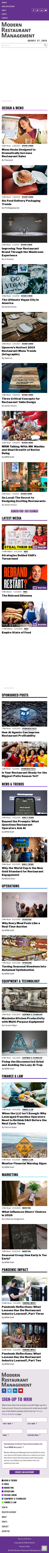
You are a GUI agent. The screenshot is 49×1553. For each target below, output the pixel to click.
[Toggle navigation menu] (44, 1548)
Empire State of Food (16, 632)
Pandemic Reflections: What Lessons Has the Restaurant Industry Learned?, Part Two (21, 1357)
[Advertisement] (24, 75)
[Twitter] (37, 10)
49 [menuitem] (26, 511)
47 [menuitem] (22, 511)
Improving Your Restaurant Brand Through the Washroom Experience (22, 252)
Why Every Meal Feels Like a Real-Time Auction (21, 924)
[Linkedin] (41, 10)
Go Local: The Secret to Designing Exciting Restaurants (24, 499)
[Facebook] (33, 10)
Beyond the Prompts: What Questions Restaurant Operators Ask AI (20, 825)
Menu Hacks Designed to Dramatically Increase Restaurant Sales (19, 153)
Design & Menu (27, 145)
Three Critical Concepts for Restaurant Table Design (21, 400)
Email (5, 1435)
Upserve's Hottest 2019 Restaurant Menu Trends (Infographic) (19, 351)
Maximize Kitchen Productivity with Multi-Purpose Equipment (23, 1020)
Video (26, 551)
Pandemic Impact (29, 1303)
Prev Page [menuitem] (14, 511)
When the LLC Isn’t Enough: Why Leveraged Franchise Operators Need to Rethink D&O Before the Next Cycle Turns (24, 1118)
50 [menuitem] (27, 511)
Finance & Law (27, 1109)
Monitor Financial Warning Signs (24, 1163)
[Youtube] (45, 10)
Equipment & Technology (32, 1014)
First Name (7, 1423)
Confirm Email (33, 1435)
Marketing (26, 1208)
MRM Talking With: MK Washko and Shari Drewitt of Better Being (23, 450)
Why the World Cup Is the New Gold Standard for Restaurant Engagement (22, 871)
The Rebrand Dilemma (17, 595)
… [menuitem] (19, 511)
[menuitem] (4, 2)
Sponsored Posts (29, 728)
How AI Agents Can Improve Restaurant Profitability (20, 734)
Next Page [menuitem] (34, 511)
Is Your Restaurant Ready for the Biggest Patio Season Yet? (24, 774)
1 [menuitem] (18, 511)
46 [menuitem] (20, 511)
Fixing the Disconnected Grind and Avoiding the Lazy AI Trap (23, 1063)
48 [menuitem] (24, 511)
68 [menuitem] (30, 511)
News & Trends (28, 817)
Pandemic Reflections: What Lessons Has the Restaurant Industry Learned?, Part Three (23, 1310)
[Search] (45, 45)
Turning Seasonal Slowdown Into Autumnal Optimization (24, 968)
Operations (27, 919)
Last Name (31, 1423)
